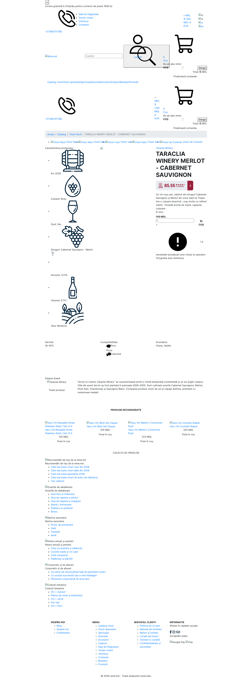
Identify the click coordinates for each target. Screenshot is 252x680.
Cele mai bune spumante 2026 (68, 473)
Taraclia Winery (164, 148)
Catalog (61, 134)
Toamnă (55, 531)
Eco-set (55, 602)
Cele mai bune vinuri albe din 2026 (70, 470)
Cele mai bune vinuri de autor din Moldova (74, 477)
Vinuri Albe (99, 141)
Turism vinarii (86, 17)
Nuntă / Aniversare (61, 504)
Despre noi (63, 629)
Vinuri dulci (154, 141)
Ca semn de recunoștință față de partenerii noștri (78, 571)
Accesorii (106, 82)
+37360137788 (53, 31)
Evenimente (63, 632)
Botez (54, 511)
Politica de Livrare (150, 625)
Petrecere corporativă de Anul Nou (70, 578)
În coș (201, 223)
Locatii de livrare (149, 636)
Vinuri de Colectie (192, 141)
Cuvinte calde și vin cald (64, 551)
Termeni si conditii (150, 639)
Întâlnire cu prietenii (62, 508)
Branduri (124, 82)
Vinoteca (83, 21)
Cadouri (115, 82)
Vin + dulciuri (58, 591)
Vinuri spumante (72, 82)
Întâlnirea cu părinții (62, 558)
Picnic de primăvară (62, 524)
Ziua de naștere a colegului (66, 501)
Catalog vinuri (55, 82)
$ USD (187, 18)
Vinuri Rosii (75, 134)
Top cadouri (57, 480)
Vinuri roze (126, 141)
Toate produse (57, 390)
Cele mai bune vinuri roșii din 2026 (70, 466)
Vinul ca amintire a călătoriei (66, 548)
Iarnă (53, 535)
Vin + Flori (56, 605)
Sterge (202, 67)
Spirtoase (86, 82)
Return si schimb (149, 632)
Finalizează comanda (185, 76)
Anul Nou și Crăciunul (63, 494)
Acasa (50, 134)
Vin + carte (57, 598)
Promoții (133, 82)
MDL (188, 15)
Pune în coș (63, 441)
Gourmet (96, 82)
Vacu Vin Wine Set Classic (101, 426)
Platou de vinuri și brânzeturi (67, 595)
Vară (53, 528)
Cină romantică (59, 555)
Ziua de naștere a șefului (64, 497)
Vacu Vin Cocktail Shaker (184, 426)
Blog (59, 625)
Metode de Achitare (151, 629)
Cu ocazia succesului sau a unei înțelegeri (74, 575)
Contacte (84, 24)
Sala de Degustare (89, 14)
